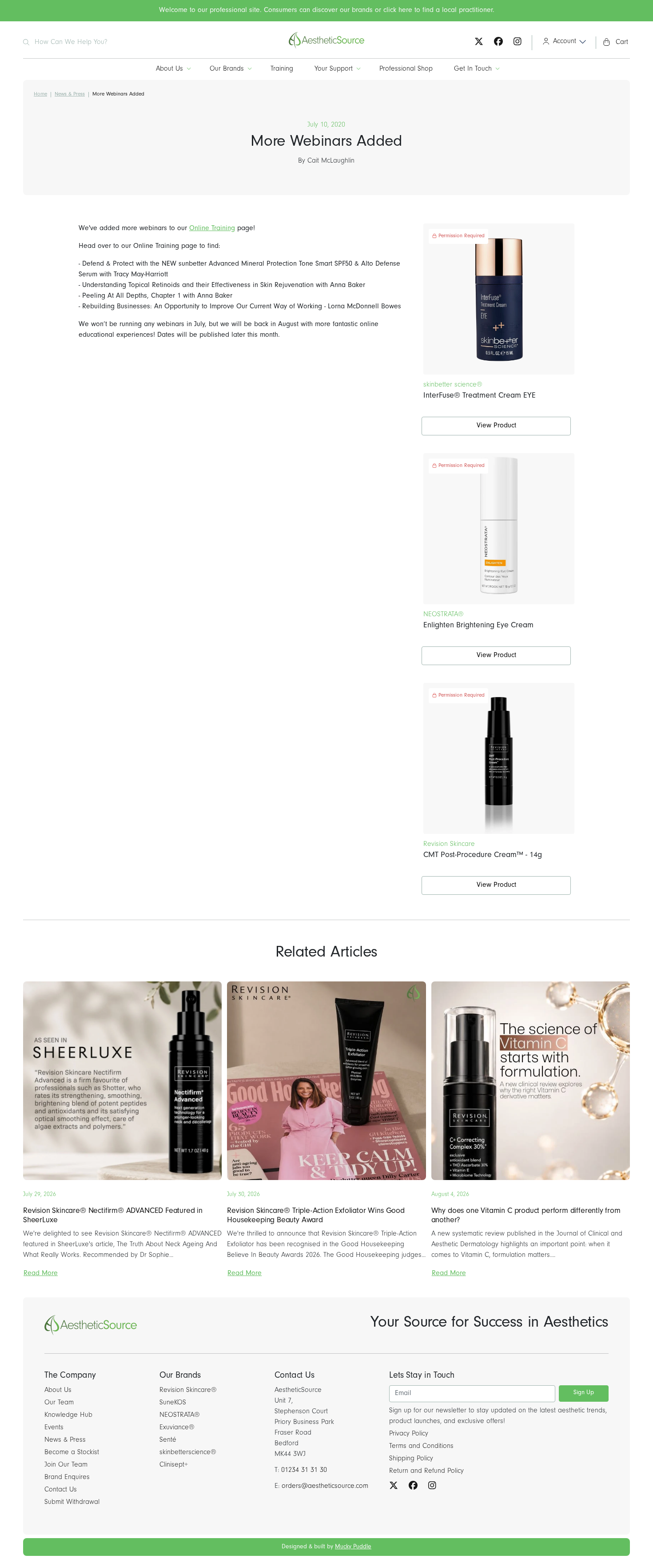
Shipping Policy (411, 1459)
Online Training (212, 228)
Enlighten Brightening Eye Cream (478, 626)
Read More (41, 1273)
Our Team (59, 1403)
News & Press (70, 94)
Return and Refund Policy (426, 1471)
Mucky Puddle (353, 1547)
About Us (169, 69)
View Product (496, 426)
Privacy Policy (408, 1434)
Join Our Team (66, 1465)
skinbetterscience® (187, 1452)
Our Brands (227, 69)
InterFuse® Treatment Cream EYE (479, 396)
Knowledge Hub (68, 1415)
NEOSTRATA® (179, 1415)
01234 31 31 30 (304, 1470)
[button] (561, 42)
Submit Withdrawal (72, 1502)
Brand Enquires (67, 1477)
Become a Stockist (71, 1452)
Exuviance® (177, 1427)
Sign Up (583, 1393)
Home (40, 94)
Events (54, 1427)
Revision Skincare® (188, 1390)
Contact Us (60, 1490)
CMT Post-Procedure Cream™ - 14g (482, 856)
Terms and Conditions (421, 1446)
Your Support (334, 69)
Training (282, 69)
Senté (167, 1440)
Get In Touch (473, 69)
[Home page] (326, 47)
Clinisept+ (173, 1465)
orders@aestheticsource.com (325, 1486)
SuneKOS (172, 1403)
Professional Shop (406, 69)
